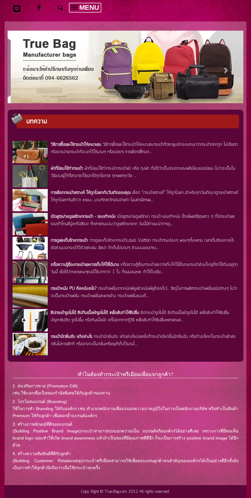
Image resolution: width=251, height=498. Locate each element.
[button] (25, 67)
